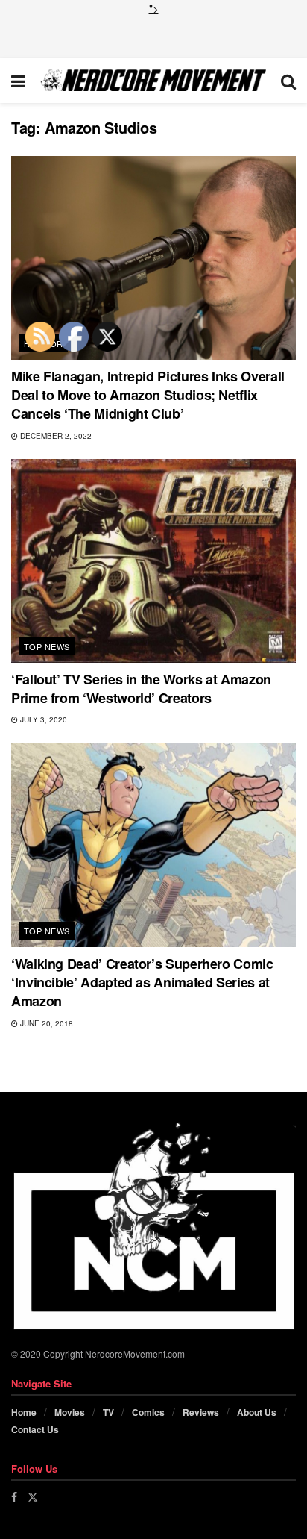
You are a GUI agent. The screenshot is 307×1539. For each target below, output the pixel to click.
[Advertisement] (153, 35)
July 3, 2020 (42, 719)
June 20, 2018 (45, 1023)
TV (108, 1412)
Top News (47, 646)
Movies (69, 1412)
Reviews (201, 1412)
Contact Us (35, 1429)
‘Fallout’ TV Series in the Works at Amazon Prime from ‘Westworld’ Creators (141, 688)
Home (24, 1412)
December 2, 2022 (55, 436)
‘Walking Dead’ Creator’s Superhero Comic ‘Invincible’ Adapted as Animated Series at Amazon (142, 982)
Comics (148, 1412)
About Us (256, 1412)
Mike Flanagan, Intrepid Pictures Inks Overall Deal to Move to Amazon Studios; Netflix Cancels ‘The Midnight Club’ (148, 394)
